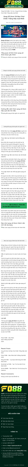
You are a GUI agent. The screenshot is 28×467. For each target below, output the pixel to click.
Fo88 (11, 436)
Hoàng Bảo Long (21, 450)
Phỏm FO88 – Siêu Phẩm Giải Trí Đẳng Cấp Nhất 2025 (7, 339)
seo (21, 22)
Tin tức (12, 11)
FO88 (13, 49)
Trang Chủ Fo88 (5, 11)
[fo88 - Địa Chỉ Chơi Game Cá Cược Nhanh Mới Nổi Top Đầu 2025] (14, 3)
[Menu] (2, 2)
